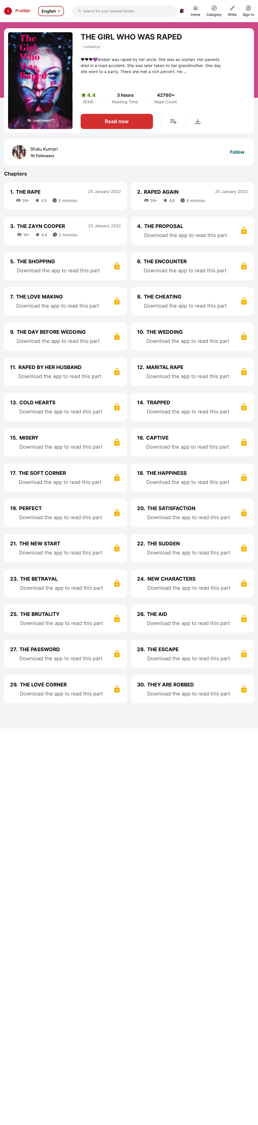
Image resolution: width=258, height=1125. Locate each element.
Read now (117, 121)
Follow (237, 152)
